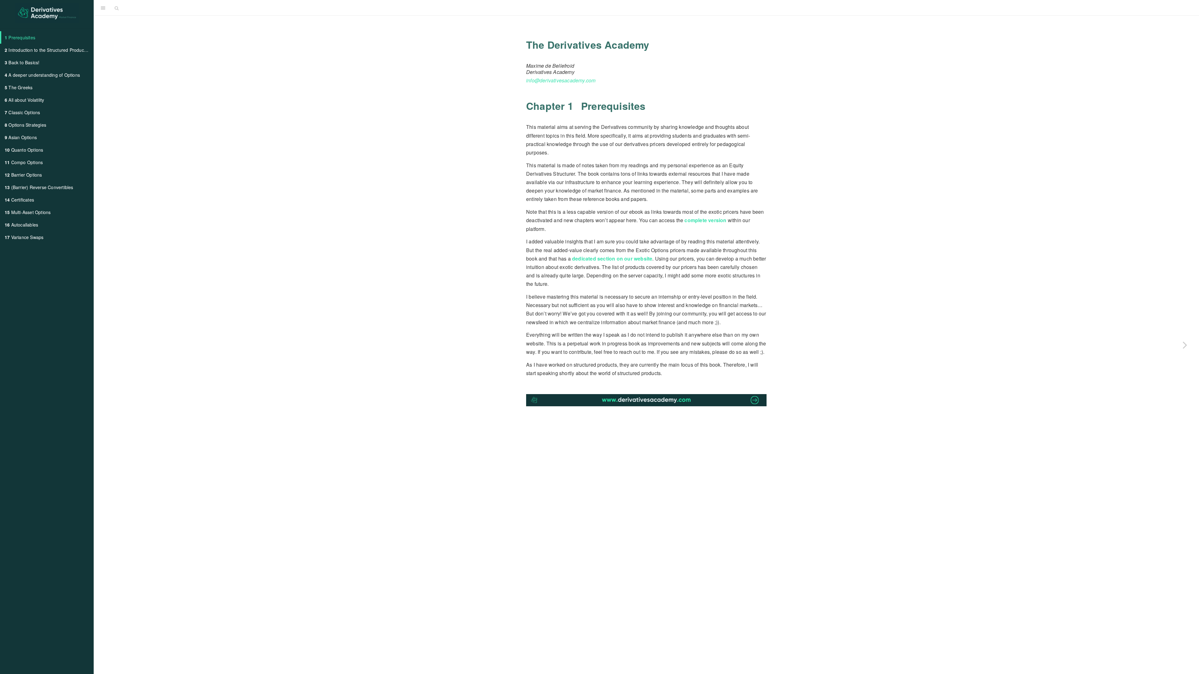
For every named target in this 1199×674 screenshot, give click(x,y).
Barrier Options (23, 175)
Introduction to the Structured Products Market (49, 50)
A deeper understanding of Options (42, 75)
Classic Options (22, 112)
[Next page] (1185, 345)
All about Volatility (24, 100)
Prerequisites (20, 37)
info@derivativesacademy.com (560, 80)
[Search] (116, 8)
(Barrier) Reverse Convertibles (39, 187)
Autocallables (21, 225)
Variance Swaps (24, 237)
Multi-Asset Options (28, 212)
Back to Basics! (22, 62)
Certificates (19, 200)
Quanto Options (24, 150)
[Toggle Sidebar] (103, 8)
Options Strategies (25, 125)
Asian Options (21, 137)
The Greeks (18, 87)
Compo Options (24, 162)
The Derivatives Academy (660, 7)
